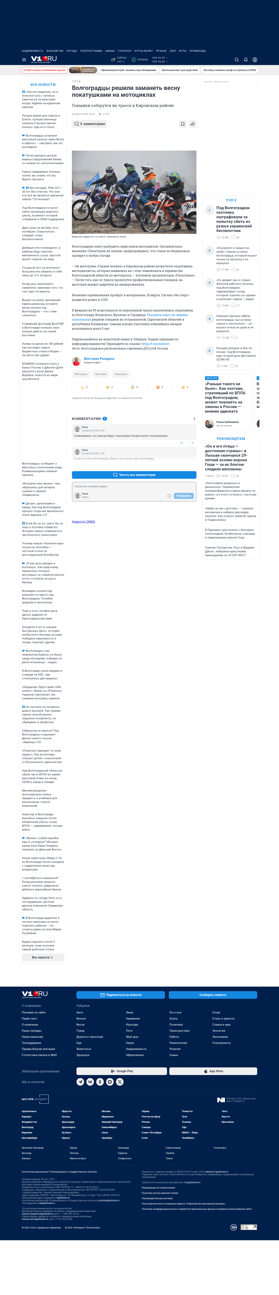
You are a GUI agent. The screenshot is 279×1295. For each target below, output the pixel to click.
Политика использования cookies (160, 1193)
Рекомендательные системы (157, 1198)
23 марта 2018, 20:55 (83, 114)
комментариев (92, 124)
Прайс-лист (29, 1018)
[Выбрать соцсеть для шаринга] (192, 124)
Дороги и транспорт (89, 1037)
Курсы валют (144, 51)
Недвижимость (32, 51)
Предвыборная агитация (38, 1049)
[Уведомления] (245, 59)
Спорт (216, 1012)
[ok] (100, 1082)
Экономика (220, 1037)
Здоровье (83, 1055)
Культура (132, 1024)
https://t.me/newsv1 (156, 344)
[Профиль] (254, 59)
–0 (191, 442)
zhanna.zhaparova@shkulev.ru (38, 1213)
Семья (173, 1055)
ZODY (173, 51)
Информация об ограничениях (158, 1187)
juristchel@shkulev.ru (109, 1200)
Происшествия (179, 1030)
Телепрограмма (91, 51)
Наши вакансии (32, 1037)
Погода (72, 51)
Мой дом (132, 1037)
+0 (181, 442)
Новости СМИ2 (83, 521)
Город (80, 1030)
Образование (135, 1055)
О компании (30, 1024)
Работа (174, 1037)
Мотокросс (81, 374)
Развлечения (178, 1043)
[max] (110, 1082)
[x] (120, 1082)
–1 (191, 465)
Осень (173, 1018)
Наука (130, 1043)
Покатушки (120, 374)
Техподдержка (31, 1043)
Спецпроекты (221, 1043)
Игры (182, 51)
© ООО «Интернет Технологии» (82, 1227)
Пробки (161, 51)
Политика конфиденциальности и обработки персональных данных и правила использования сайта (197, 1209)
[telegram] (80, 1082)
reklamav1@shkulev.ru (216, 1171)
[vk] (90, 1082)
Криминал (133, 1018)
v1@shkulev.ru (62, 1198)
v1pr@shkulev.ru (192, 1182)
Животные (83, 1049)
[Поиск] (236, 59)
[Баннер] (83, 70)
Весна (80, 1024)
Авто (79, 1012)
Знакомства (55, 51)
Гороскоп (125, 51)
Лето (129, 1030)
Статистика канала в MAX (39, 1055)
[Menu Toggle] (24, 59)
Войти (85, 497)
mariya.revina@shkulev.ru (35, 1219)
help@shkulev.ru (46, 1203)
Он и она (175, 1012)
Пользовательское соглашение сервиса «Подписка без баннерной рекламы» (183, 1203)
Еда (78, 1043)
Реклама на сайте (34, 1012)
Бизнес (81, 1018)
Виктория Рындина (99, 358)
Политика (176, 1024)
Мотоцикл (101, 374)
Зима (129, 1012)
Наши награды (32, 1030)
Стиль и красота (223, 1018)
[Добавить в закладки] (183, 124)
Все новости (43, 84)
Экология (218, 1030)
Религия (174, 1049)
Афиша (110, 51)
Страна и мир (221, 1024)
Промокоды (197, 51)
